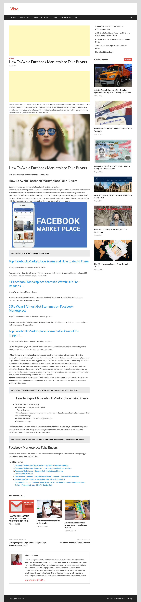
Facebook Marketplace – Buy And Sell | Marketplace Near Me (39, 471)
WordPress (119, 599)
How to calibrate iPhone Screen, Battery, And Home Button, (76, 525)
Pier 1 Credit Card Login (104, 52)
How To (11, 58)
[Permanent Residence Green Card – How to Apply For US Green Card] (113, 151)
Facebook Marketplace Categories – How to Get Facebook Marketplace (43, 468)
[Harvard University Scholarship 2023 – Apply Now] (113, 216)
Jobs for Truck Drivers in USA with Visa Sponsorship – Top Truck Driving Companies (112, 91)
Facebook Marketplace (24, 474)
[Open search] (131, 17)
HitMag (129, 599)
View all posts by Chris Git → (35, 580)
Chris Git (13, 66)
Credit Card (25, 18)
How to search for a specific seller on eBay (48, 521)
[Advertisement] (49, 40)
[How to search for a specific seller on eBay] (49, 509)
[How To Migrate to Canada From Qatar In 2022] (113, 250)
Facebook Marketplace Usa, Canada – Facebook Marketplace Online (42, 465)
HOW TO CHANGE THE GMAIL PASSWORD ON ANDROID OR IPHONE (19, 518)
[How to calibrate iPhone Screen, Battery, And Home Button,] (77, 510)
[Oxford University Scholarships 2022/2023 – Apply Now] (113, 184)
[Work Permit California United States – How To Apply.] (113, 113)
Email (77, 18)
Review (13, 18)
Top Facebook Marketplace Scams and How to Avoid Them (49, 261)
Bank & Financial (41, 18)
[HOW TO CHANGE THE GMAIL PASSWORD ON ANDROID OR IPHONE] (21, 507)
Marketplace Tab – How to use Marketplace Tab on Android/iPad (40, 479)
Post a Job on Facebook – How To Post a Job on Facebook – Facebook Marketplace (47, 476)
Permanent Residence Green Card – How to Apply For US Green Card (112, 167)
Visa (14, 9)
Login (54, 18)
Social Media (66, 18)
